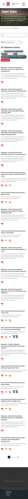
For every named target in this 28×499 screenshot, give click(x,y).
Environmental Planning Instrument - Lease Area (13, 312)
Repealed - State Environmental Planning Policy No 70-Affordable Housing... (12, 418)
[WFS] (16, 336)
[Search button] (3, 35)
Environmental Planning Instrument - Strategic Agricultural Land (13, 367)
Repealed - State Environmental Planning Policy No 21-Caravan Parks (13, 153)
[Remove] (22, 51)
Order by (3, 42)
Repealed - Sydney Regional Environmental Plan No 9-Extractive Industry (13, 346)
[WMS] (14, 336)
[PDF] (3, 81)
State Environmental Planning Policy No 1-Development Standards (13, 328)
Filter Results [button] (5, 60)
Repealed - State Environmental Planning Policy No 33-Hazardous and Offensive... (13, 291)
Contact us (12, 475)
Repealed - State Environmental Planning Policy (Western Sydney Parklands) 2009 (12, 211)
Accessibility (8, 491)
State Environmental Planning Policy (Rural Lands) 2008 (13, 232)
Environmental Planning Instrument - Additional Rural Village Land (13, 400)
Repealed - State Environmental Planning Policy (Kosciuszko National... (14, 270)
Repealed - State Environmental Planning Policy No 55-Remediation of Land (13, 249)
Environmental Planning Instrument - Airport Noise (13, 383)
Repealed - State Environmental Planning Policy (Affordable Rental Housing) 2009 (12, 111)
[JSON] (6, 184)
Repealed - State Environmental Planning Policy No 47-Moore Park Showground (12, 69)
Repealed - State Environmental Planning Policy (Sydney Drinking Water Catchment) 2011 (12, 132)
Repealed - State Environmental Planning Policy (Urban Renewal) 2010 (13, 90)
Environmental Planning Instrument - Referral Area (13, 193)
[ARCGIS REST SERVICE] (10, 184)
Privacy (8, 495)
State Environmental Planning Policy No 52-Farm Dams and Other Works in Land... (13, 174)
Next (18, 457)
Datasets (16, 28)
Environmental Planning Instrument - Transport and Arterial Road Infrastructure (13, 439)
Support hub (12, 472)
